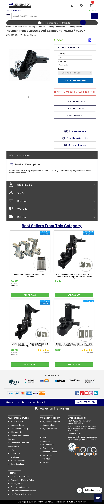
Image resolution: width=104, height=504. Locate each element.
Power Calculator (18, 460)
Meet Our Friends (49, 452)
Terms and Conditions (20, 476)
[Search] (94, 16)
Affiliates (45, 462)
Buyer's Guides (17, 421)
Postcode (62, 61)
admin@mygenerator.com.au (85, 437)
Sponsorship (47, 455)
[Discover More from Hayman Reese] (90, 40)
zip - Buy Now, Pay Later (21, 494)
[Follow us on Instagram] (91, 393)
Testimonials (47, 448)
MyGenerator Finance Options (23, 491)
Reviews (22, 201)
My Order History (49, 428)
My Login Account (50, 417)
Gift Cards (15, 457)
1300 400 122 (15, 10)
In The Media (48, 445)
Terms (12, 472)
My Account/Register (51, 421)
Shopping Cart (48, 425)
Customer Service (18, 417)
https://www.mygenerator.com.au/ (82, 439)
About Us (46, 441)
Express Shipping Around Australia (55, 23)
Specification (24, 185)
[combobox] (51, 16)
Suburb (61, 69)
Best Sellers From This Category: (52, 225)
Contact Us (15, 453)
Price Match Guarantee (20, 487)
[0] (91, 5)
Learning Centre (17, 425)
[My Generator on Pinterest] (82, 393)
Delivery (21, 217)
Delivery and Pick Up (19, 428)
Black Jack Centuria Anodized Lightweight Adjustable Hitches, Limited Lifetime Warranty (74, 345)
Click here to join (86, 402)
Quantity (61, 53)
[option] (54, 22)
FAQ (12, 450)
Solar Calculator (17, 464)
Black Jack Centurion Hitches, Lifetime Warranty (30, 275)
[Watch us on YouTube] (86, 393)
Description (23, 155)
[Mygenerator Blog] (96, 393)
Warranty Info (16, 432)
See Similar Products (75, 102)
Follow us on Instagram (52, 408)
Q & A (20, 193)
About (43, 437)
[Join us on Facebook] (77, 393)
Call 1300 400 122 (76, 108)
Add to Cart (73, 295)
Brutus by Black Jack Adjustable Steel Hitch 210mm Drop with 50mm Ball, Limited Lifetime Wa (74, 276)
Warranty (22, 209)
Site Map (46, 459)
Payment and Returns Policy (22, 480)
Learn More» (30, 35)
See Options (30, 295)
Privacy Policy (17, 483)
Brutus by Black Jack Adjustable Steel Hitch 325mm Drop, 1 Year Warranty (30, 345)
